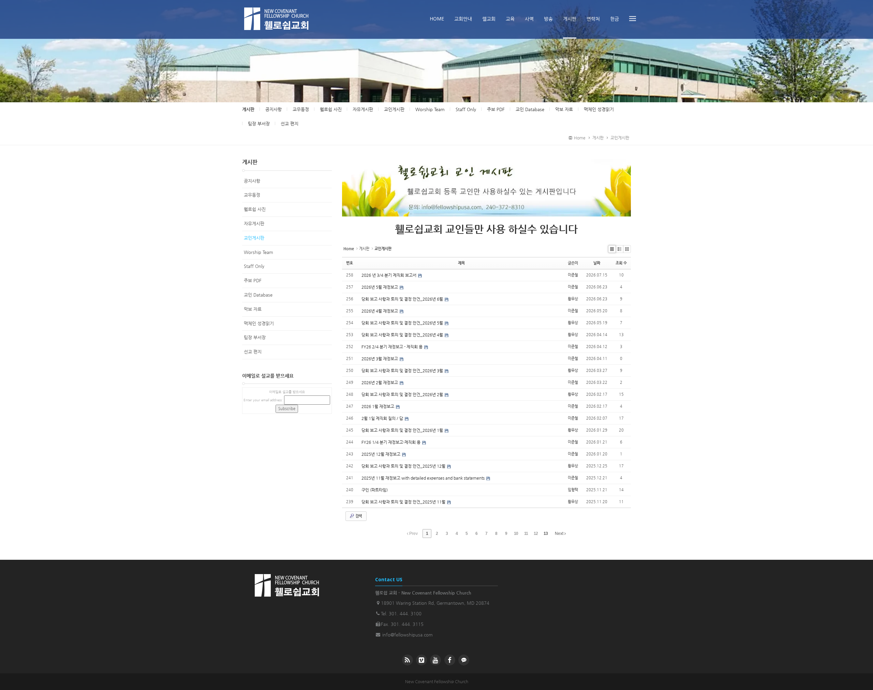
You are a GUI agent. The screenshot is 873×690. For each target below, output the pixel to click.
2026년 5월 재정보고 (380, 287)
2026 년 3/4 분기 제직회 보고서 (389, 275)
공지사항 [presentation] (273, 109)
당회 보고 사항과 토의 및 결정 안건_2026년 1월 (402, 430)
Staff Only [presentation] (466, 109)
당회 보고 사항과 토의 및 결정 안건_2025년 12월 (403, 466)
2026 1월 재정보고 (378, 406)
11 (526, 533)
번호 (349, 263)
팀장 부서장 (255, 337)
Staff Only (254, 266)
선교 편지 (253, 351)
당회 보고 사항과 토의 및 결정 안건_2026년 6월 (402, 299)
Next (559, 533)
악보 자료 (253, 309)
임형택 (573, 489)
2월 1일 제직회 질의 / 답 (382, 418)
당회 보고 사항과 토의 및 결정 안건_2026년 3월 (402, 370)
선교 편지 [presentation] (289, 123)
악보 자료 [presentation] (564, 109)
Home (579, 137)
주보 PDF (253, 280)
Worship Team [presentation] (430, 109)
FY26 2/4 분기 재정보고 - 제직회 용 (392, 346)
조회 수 (621, 263)
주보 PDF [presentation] (496, 109)
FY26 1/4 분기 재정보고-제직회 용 (391, 442)
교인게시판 (619, 137)
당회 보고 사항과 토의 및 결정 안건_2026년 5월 (402, 322)
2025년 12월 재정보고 (381, 454)
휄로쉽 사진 (255, 209)
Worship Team (258, 252)
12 (536, 533)
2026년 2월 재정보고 (380, 382)
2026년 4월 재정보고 (380, 311)
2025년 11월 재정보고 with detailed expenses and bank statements (423, 478)
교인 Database (258, 294)
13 (546, 533)
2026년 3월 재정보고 (380, 358)
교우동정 (252, 194)
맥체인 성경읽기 (259, 323)
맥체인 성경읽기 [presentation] (599, 109)
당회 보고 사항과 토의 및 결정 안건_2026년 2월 (402, 394)
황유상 (573, 299)
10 (516, 533)
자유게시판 (254, 223)
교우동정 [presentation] (301, 109)
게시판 (248, 109)
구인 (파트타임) (374, 489)
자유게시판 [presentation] (363, 109)
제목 (461, 263)
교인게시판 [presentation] (394, 109)
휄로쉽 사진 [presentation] (331, 109)
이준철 (573, 275)
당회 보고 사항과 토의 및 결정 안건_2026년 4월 (402, 334)
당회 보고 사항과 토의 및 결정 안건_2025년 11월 (403, 501)
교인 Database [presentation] (530, 109)
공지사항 (252, 180)
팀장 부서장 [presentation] (259, 123)
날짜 (596, 263)
